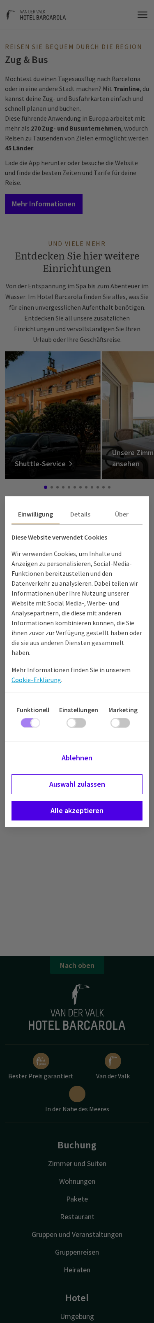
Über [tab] (122, 514)
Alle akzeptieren (77, 810)
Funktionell (32, 710)
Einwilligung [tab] (35, 514)
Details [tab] (80, 514)
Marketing (123, 710)
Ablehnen (77, 757)
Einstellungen (78, 710)
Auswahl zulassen (77, 784)
